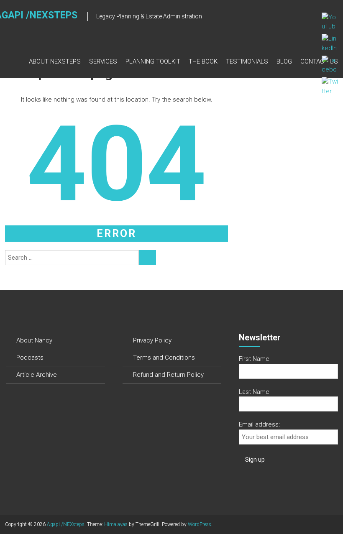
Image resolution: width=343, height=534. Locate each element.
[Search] (147, 257)
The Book (203, 61)
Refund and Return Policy (168, 374)
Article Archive (36, 374)
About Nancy (34, 340)
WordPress (199, 524)
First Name (254, 359)
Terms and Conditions (164, 357)
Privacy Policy (152, 340)
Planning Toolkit (152, 61)
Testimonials (247, 61)
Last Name (254, 392)
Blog (284, 61)
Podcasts (30, 357)
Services (103, 61)
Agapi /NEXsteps (65, 524)
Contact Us (319, 61)
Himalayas (116, 524)
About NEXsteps (55, 61)
